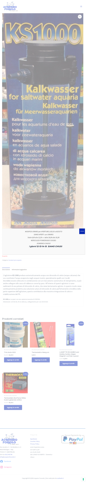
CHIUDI (82, 231)
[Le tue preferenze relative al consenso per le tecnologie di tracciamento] (83, 479)
